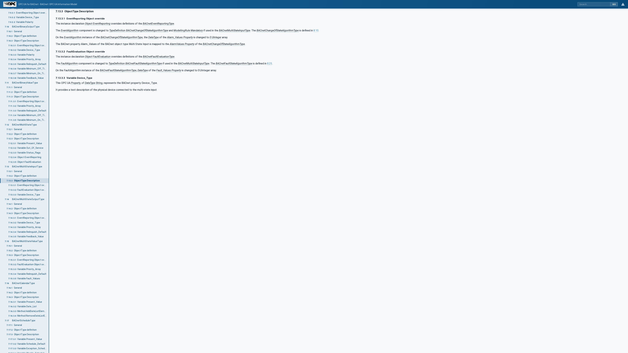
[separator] (49, 180)
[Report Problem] (623, 4)
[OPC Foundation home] (9, 4)
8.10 (316, 30)
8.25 (269, 63)
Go (614, 4)
